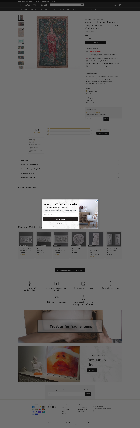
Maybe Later (61, 224)
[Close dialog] (96, 201)
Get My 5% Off (60, 219)
